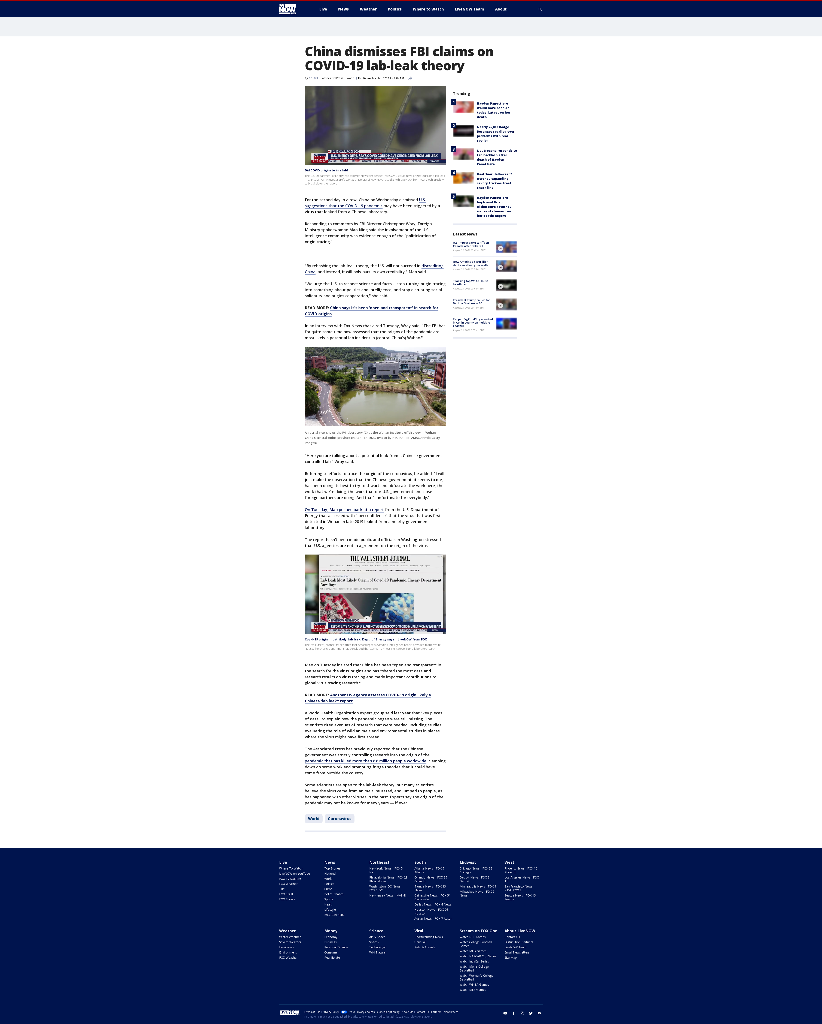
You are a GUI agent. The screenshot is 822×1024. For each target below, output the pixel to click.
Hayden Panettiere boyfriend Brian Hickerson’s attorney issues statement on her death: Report (494, 207)
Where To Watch (290, 868)
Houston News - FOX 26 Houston (431, 911)
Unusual (420, 942)
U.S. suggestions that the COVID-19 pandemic (365, 202)
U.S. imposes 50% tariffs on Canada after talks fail (471, 244)
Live (283, 862)
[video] (506, 247)
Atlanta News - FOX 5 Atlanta (429, 870)
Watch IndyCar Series (474, 961)
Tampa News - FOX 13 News (430, 888)
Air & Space (377, 937)
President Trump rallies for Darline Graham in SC (471, 301)
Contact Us (512, 937)
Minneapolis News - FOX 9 (478, 886)
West (509, 862)
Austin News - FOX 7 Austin (433, 918)
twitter (530, 1013)
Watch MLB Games (473, 951)
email (539, 1013)
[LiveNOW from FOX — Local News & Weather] (293, 9)
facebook (513, 1013)
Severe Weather (290, 942)
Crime (328, 889)
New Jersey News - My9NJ (387, 895)
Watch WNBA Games (474, 984)
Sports (328, 899)
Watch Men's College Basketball (474, 968)
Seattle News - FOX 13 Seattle (520, 897)
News (329, 862)
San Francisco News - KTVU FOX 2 (520, 888)
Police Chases (334, 894)
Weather (287, 930)
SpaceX (374, 942)
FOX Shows (287, 899)
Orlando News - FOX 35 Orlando (430, 879)
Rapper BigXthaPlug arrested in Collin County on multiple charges (473, 322)
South (420, 862)
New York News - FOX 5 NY (386, 870)
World (350, 78)
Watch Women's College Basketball (476, 977)
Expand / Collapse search (540, 9)
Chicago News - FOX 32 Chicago (476, 870)
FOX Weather (288, 884)
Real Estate (332, 957)
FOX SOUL (286, 894)
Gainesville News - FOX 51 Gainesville (432, 897)
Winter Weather (290, 937)
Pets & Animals (425, 947)
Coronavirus (339, 818)
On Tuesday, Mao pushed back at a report (344, 509)
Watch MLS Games (473, 990)
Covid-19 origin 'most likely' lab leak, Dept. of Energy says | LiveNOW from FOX (366, 639)
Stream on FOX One (478, 930)
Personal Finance (336, 947)
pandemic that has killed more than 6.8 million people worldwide (365, 760)
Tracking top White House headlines (470, 282)
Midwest (468, 862)
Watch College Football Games (476, 944)
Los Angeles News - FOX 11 (522, 879)
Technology (377, 947)
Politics (329, 884)
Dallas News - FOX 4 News (433, 904)
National (330, 873)
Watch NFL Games (473, 937)
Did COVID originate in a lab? (326, 170)
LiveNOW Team (516, 947)
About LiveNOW (520, 930)
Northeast (379, 862)
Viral (418, 930)
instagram (522, 1013)
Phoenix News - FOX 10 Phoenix (521, 870)
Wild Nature (377, 952)
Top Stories (332, 868)
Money (330, 930)
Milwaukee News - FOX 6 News (477, 893)
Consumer (331, 952)
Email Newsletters (517, 952)
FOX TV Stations (290, 879)
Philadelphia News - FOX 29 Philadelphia (388, 879)
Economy (330, 937)
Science (376, 930)
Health (328, 904)
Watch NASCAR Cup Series (478, 956)
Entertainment (334, 915)
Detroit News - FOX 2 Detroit (474, 879)
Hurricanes (286, 947)
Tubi (282, 889)
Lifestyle (330, 909)
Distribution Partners (519, 942)
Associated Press (332, 78)
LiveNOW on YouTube (294, 873)
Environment (288, 952)
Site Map (511, 957)
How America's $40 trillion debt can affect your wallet (471, 263)
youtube (505, 1013)
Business (330, 942)
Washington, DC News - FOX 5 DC (385, 888)
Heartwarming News (428, 937)
